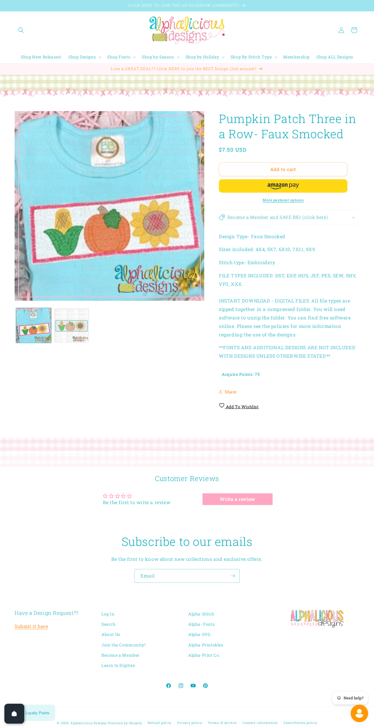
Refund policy (160, 722)
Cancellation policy (300, 722)
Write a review (237, 499)
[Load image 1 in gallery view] (33, 325)
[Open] (14, 714)
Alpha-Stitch (201, 614)
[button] (21, 30)
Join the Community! (123, 645)
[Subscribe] (232, 576)
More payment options (283, 200)
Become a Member (120, 655)
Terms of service (222, 722)
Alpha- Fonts (201, 624)
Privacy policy (189, 722)
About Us (110, 634)
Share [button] (231, 392)
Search (108, 624)
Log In (108, 614)
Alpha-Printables (206, 645)
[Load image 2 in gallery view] (71, 325)
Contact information (260, 722)
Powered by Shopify (125, 723)
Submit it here (31, 626)
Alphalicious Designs (88, 723)
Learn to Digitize (118, 665)
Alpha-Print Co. (204, 655)
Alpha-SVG (199, 634)
